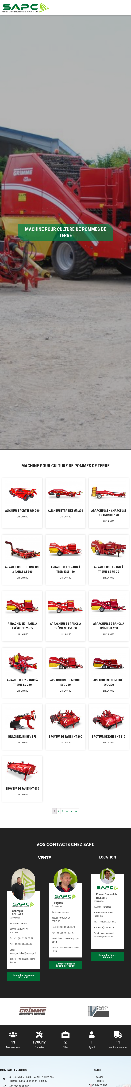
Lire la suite (22, 517)
